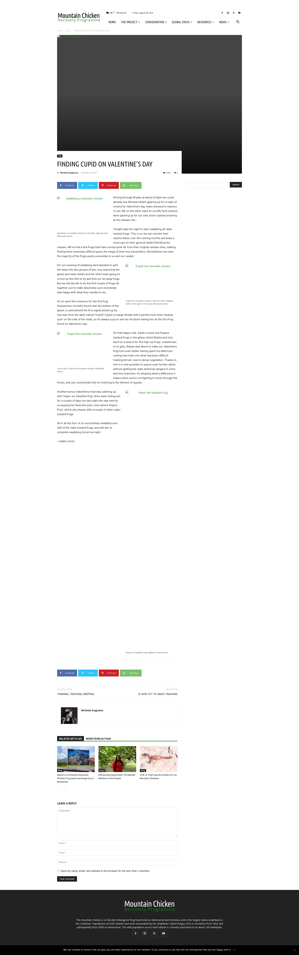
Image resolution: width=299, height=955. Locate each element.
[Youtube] (239, 12)
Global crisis (180, 22)
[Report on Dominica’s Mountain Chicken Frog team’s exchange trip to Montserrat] (76, 759)
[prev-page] (59, 789)
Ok (234, 949)
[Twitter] (233, 12)
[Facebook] (222, 12)
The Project (129, 22)
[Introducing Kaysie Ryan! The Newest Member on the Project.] (117, 759)
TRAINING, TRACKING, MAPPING (75, 694)
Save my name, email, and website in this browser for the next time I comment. (105, 870)
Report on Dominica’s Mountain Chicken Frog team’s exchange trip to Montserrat (75, 778)
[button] (238, 22)
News (222, 22)
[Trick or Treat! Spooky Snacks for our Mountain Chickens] (159, 759)
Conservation (154, 22)
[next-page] (65, 789)
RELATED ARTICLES (70, 738)
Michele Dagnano (69, 172)
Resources (204, 22)
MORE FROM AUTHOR (98, 738)
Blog (68, 30)
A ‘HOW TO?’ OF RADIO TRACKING (158, 694)
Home (112, 22)
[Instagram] (227, 12)
